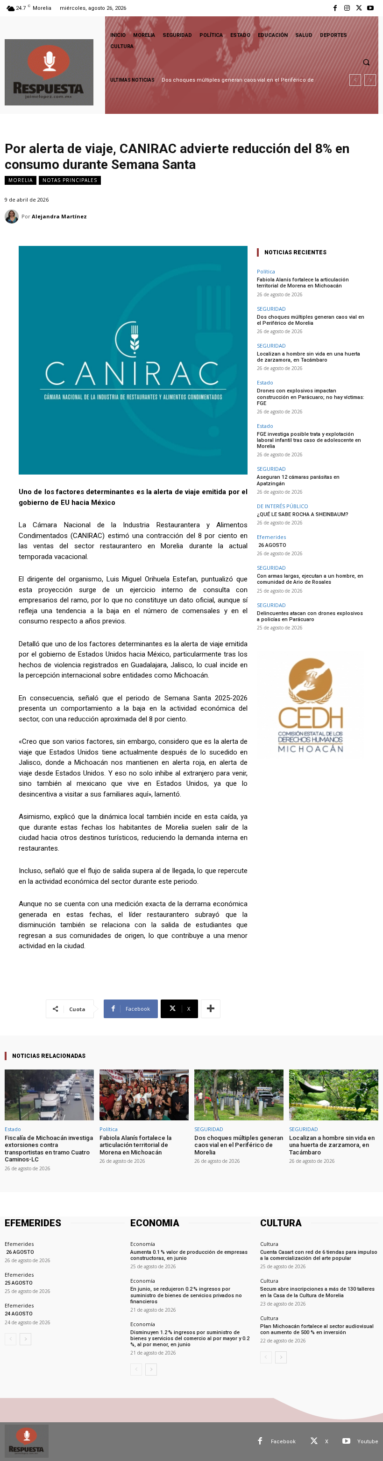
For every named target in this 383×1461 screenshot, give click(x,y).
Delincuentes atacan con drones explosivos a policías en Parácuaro (310, 616)
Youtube (367, 1442)
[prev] (355, 80)
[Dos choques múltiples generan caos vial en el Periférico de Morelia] (239, 1095)
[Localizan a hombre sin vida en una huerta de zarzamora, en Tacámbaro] (333, 1095)
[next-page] (25, 1339)
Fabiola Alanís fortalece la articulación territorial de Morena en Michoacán (303, 283)
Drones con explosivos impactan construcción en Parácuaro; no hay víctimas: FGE (310, 397)
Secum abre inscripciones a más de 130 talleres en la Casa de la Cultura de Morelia (317, 1292)
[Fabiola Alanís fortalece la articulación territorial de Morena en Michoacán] (144, 1095)
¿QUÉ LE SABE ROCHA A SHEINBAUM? (302, 514)
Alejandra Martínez (59, 216)
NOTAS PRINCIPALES (70, 180)
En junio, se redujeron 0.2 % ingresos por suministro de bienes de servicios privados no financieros (186, 1295)
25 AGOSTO (19, 1283)
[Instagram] (347, 8)
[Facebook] (335, 8)
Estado (265, 382)
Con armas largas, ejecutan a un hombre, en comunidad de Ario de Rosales (310, 579)
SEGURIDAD (271, 308)
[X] (359, 8)
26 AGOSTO (271, 545)
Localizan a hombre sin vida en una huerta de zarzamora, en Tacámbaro (308, 357)
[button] (366, 62)
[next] (370, 80)
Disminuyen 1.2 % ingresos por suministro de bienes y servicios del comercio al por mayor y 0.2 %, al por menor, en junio (190, 1338)
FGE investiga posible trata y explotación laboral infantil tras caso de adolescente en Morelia (309, 440)
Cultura (269, 1243)
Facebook (283, 1442)
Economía (142, 1243)
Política (266, 271)
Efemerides (271, 536)
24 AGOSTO (19, 1314)
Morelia (20, 180)
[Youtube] (370, 8)
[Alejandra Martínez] (13, 217)
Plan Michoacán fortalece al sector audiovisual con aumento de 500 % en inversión (317, 1329)
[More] (210, 1009)
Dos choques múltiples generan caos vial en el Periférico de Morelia (310, 320)
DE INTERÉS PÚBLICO (282, 506)
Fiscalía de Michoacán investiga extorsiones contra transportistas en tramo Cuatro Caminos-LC (49, 1148)
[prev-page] (10, 1339)
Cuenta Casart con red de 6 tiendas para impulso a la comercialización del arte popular (318, 1255)
